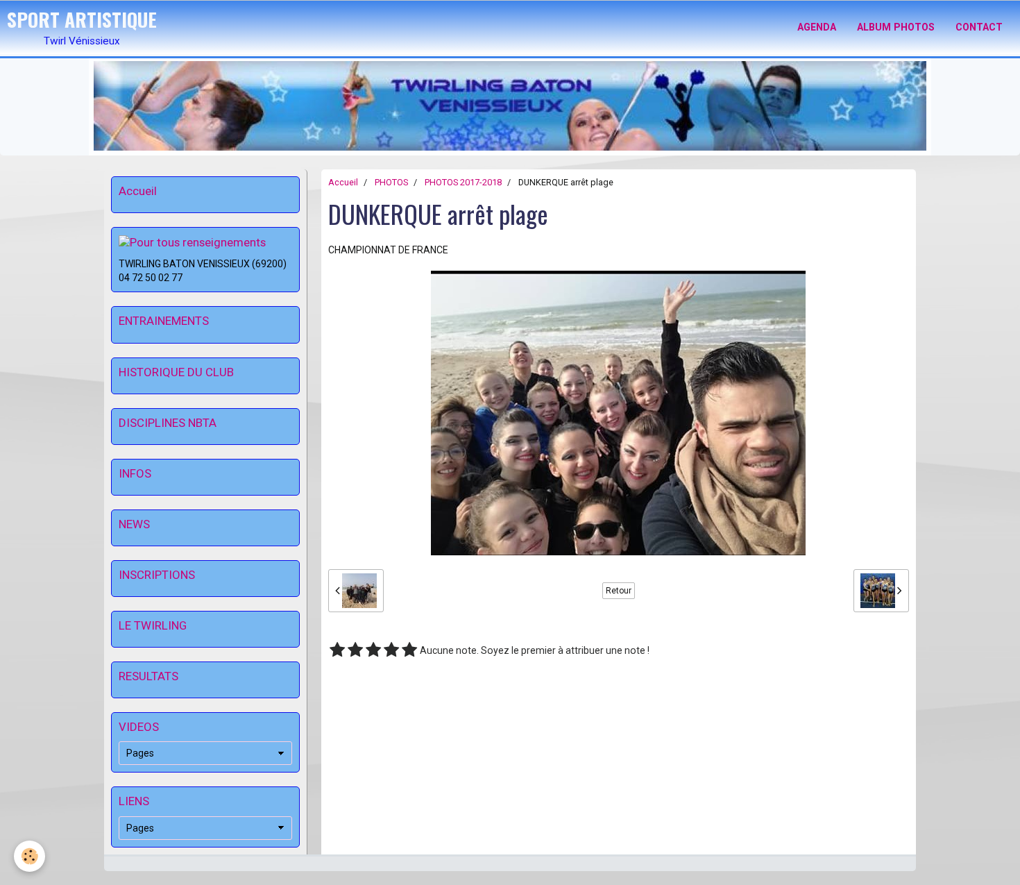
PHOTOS (391, 182)
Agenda (816, 27)
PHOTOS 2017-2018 (463, 182)
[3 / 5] (373, 650)
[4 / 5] (391, 650)
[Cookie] (29, 856)
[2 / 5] (355, 650)
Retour (618, 591)
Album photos (896, 27)
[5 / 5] (409, 650)
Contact (979, 27)
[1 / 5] (337, 650)
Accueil (343, 182)
